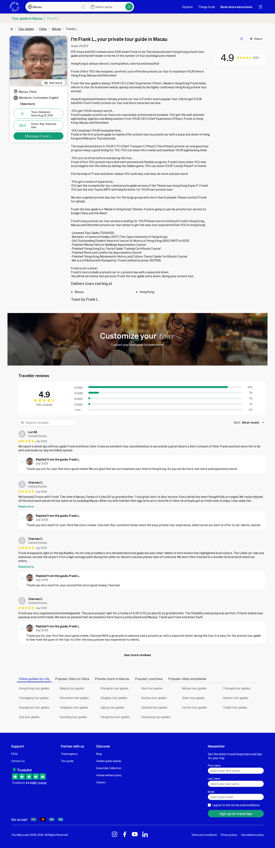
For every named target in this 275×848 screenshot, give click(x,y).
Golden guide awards (108, 761)
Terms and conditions (204, 834)
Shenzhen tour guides (74, 698)
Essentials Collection (108, 768)
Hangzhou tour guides (115, 717)
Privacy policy (229, 834)
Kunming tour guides (73, 717)
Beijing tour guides (72, 688)
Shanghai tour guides (114, 688)
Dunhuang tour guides (155, 717)
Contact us (18, 761)
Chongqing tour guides (34, 698)
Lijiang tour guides (112, 707)
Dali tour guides (29, 717)
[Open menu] (260, 6)
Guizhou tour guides (154, 707)
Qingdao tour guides (113, 698)
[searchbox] (51, 422)
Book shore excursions (236, 7)
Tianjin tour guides (235, 707)
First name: (214, 765)
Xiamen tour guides (235, 698)
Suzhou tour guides (154, 698)
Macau (56, 29)
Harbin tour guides (194, 707)
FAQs (14, 753)
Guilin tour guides (193, 698)
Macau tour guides (194, 688)
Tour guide (67, 761)
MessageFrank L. (38, 136)
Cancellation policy (252, 834)
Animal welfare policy (109, 775)
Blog (99, 753)
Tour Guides (26, 29)
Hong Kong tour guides (34, 688)
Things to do (206, 7)
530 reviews (44, 405)
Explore (187, 7)
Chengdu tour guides (236, 688)
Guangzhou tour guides (34, 707)
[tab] (34, 678)
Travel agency (69, 753)
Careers (101, 782)
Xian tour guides (152, 688)
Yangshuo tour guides (74, 707)
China (43, 29)
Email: (211, 791)
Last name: (214, 778)
